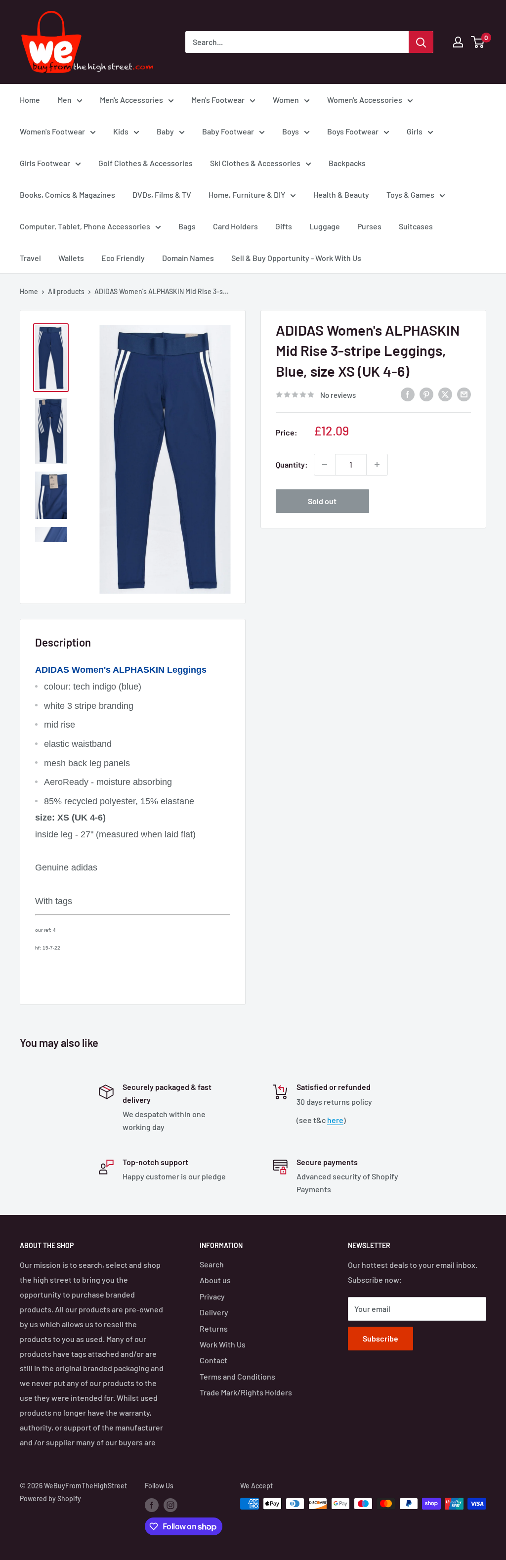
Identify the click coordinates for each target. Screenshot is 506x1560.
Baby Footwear (228, 131)
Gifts (283, 226)
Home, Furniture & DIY (247, 194)
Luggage (324, 226)
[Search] (421, 42)
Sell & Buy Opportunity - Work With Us (296, 257)
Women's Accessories (364, 99)
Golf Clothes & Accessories (145, 163)
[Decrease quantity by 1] (324, 464)
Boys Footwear (353, 131)
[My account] (458, 42)
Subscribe (380, 1338)
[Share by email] (464, 393)
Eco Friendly (123, 257)
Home (30, 99)
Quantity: (292, 464)
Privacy (212, 1296)
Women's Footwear (52, 131)
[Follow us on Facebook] (152, 1505)
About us (215, 1280)
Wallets (71, 257)
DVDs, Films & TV (161, 194)
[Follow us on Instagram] (170, 1505)
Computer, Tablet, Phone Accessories (85, 226)
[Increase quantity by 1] (377, 464)
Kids (120, 131)
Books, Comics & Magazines (67, 194)
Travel (30, 257)
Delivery (214, 1312)
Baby (165, 131)
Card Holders (235, 226)
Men (64, 99)
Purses (369, 226)
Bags (187, 226)
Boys (290, 131)
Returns (214, 1328)
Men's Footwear (218, 99)
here (335, 1120)
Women (286, 99)
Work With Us (223, 1344)
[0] (478, 42)
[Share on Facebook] (408, 393)
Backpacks (347, 163)
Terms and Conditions (237, 1376)
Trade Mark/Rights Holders (246, 1392)
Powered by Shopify (50, 1498)
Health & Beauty (341, 194)
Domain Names (188, 257)
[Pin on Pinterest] (426, 393)
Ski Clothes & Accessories (255, 163)
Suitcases (416, 226)
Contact (213, 1360)
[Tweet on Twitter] (445, 393)
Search (212, 1264)
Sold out (322, 501)
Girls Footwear (45, 163)
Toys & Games (410, 194)
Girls (414, 131)
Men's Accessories (131, 99)
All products (66, 291)
